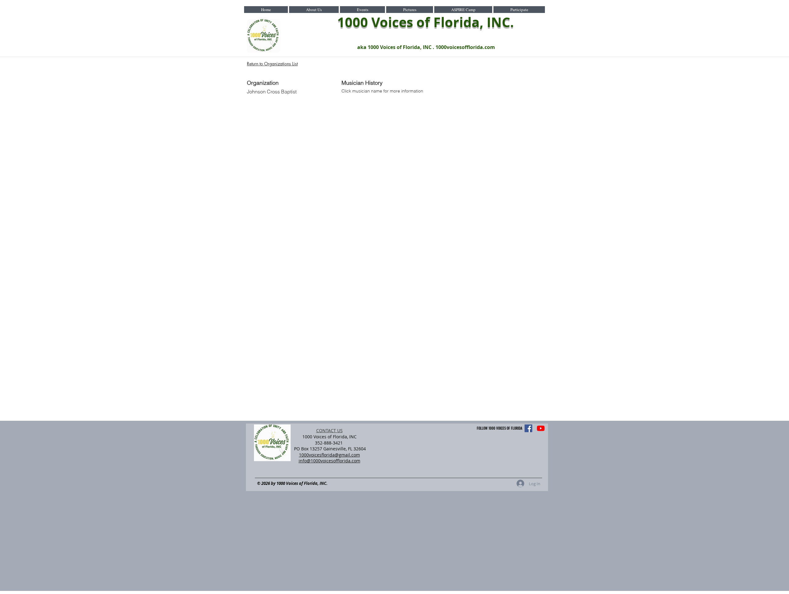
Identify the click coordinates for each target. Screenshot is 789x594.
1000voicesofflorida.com (465, 47)
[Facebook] (528, 428)
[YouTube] (541, 428)
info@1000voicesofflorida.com (329, 461)
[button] (314, 9)
